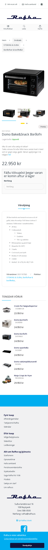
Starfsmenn (8, 455)
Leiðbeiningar (9, 445)
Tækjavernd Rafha (11, 423)
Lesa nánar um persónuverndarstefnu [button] (20, 539)
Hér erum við (12, 4)
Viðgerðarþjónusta (11, 437)
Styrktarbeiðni (9, 471)
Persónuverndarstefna (13, 467)
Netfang (8, 181)
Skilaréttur (8, 441)
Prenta (43, 126)
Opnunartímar (9, 459)
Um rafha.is (8, 487)
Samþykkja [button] (27, 545)
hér (9, 154)
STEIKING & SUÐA (11, 45)
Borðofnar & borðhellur (13, 50)
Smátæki (17, 40)
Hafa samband (30, 4)
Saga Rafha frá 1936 (12, 475)
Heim (4, 40)
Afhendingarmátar (11, 419)
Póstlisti (7, 479)
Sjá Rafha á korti (25, 520)
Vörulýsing (24, 205)
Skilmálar (7, 427)
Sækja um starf (10, 483)
